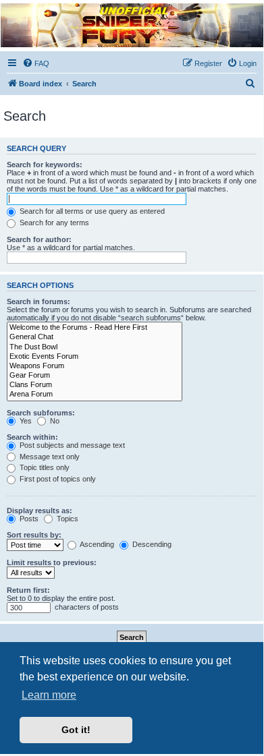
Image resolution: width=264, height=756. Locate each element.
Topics (66, 519)
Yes (25, 421)
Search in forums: (38, 301)
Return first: (28, 590)
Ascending (96, 544)
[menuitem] (35, 63)
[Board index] (131, 25)
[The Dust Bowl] (94, 347)
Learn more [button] (49, 695)
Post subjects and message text (71, 445)
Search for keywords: (44, 165)
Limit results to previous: (52, 562)
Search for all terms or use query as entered (91, 211)
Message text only (49, 457)
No (53, 421)
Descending (150, 544)
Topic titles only (44, 467)
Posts (28, 519)
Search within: (32, 437)
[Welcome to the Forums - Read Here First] (94, 327)
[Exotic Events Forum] (94, 356)
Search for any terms (53, 223)
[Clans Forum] (94, 385)
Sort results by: (34, 535)
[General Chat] (94, 337)
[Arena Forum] (94, 394)
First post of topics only (57, 479)
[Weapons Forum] (94, 366)
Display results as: (39, 510)
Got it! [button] (75, 729)
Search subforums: (41, 413)
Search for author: (39, 239)
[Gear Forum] (94, 375)
